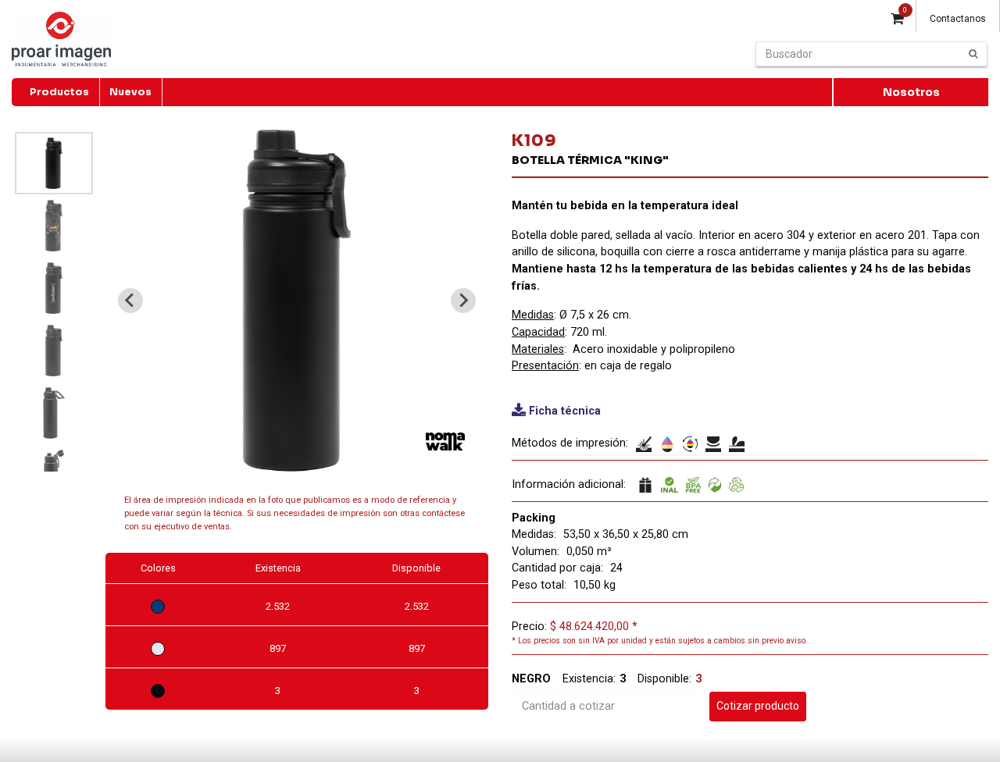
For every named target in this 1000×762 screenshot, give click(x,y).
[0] (897, 20)
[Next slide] (463, 300)
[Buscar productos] (973, 53)
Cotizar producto (757, 706)
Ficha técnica (565, 411)
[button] (54, 163)
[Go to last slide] (130, 300)
